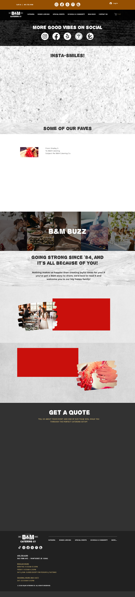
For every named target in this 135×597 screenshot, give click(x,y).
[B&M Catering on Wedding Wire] (73, 4)
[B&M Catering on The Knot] (78, 4)
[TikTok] (19, 547)
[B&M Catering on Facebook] (62, 4)
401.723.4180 (28, 5)
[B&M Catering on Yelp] (67, 4)
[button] (31, 14)
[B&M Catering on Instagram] (56, 4)
